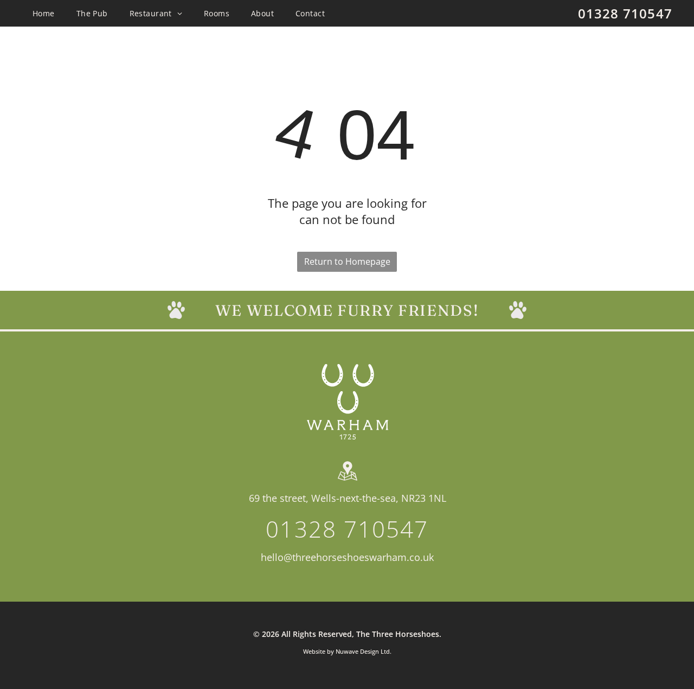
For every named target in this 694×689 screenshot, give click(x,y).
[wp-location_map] (347, 480)
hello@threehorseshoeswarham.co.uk (347, 557)
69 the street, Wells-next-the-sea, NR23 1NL (347, 498)
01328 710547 (625, 13)
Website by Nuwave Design (341, 651)
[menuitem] (44, 13)
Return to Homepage (347, 261)
